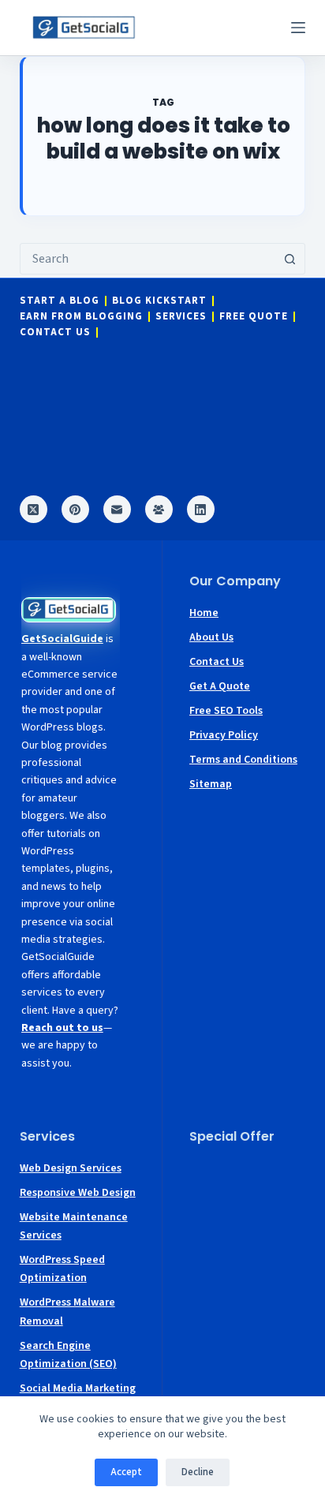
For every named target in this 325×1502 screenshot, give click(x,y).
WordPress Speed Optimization (62, 1269)
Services (181, 317)
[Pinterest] (75, 509)
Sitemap (210, 784)
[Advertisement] (247, 1207)
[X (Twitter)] (33, 509)
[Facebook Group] (159, 509)
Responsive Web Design (78, 1193)
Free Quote (253, 317)
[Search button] (289, 259)
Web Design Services (70, 1168)
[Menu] (298, 28)
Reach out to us (62, 1028)
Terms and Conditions (243, 760)
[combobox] (148, 259)
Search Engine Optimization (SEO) (68, 1355)
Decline (197, 1472)
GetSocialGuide (62, 639)
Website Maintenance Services (74, 1226)
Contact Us (55, 332)
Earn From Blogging (81, 317)
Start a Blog (59, 301)
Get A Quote (219, 686)
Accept (126, 1472)
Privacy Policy (223, 735)
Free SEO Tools (226, 711)
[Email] (117, 509)
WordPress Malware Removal (67, 1311)
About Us (211, 637)
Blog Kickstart (159, 301)
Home (204, 613)
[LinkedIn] (201, 509)
